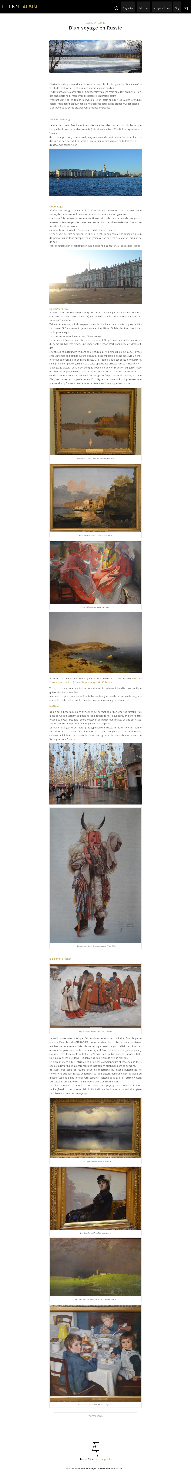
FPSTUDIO (120, 1468)
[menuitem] (116, 6)
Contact (77, 1468)
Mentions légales (90, 1468)
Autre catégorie (95, 22)
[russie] (95, 56)
